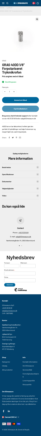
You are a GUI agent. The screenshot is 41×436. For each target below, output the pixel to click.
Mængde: (5, 87)
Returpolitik (27, 384)
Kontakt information (30, 362)
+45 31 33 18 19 (23, 233)
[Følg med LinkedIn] (8, 411)
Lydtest (9, 7)
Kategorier (6, 362)
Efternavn (23, 263)
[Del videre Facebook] (9, 137)
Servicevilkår (27, 370)
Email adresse (9, 270)
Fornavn (7, 263)
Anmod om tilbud (20, 100)
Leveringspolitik (29, 381)
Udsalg (4, 366)
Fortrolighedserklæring (31, 375)
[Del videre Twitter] (13, 137)
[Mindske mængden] (4, 91)
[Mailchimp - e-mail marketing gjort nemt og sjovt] (20, 291)
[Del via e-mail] (20, 137)
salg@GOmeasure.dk (23, 237)
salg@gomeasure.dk (9, 311)
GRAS (4, 61)
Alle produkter (7, 370)
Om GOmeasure (28, 366)
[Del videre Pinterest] (16, 137)
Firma (6, 277)
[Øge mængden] (14, 91)
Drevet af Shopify (23, 430)
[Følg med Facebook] (3, 411)
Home (2, 7)
